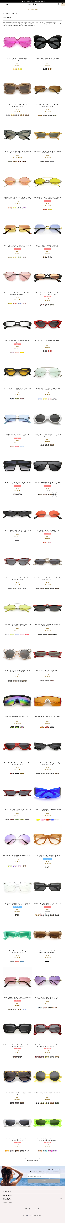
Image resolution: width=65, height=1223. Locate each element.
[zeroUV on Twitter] (26, 1208)
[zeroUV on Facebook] (29, 1208)
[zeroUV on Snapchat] (38, 1208)
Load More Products (32, 1160)
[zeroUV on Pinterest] (32, 1208)
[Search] (59, 4)
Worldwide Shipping (27, 1)
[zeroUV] (32, 4)
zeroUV (29, 1215)
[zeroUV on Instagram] (35, 1208)
